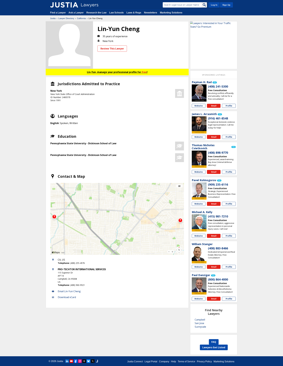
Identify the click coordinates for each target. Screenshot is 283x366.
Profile (229, 105)
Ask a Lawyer (76, 12)
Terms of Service (186, 361)
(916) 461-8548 (218, 118)
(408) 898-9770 (218, 153)
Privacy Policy (204, 361)
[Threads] (84, 361)
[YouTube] (71, 361)
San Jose (199, 323)
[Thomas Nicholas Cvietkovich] (199, 158)
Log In (214, 5)
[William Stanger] (199, 253)
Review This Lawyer (112, 48)
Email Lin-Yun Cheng (69, 291)
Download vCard (67, 297)
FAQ (213, 342)
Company (164, 361)
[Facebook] (75, 361)
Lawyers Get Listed (213, 347)
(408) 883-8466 (218, 248)
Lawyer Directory (66, 18)
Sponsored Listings (213, 75)
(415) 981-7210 (218, 216)
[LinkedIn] (67, 361)
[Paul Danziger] (199, 284)
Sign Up (226, 5)
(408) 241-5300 (218, 86)
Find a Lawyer (58, 12)
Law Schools (116, 12)
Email (213, 105)
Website (198, 105)
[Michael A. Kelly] (199, 221)
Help (173, 361)
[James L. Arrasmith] (199, 123)
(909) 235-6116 (218, 184)
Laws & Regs (133, 12)
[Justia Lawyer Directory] (64, 5)
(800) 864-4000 (218, 279)
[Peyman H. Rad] (199, 91)
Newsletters (150, 12)
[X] (92, 361)
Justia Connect (135, 361)
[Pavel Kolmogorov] (199, 189)
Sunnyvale (200, 326)
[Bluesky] (88, 361)
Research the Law (96, 12)
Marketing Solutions (171, 12)
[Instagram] (80, 361)
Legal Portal (151, 361)
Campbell (200, 319)
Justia (53, 18)
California (81, 18)
